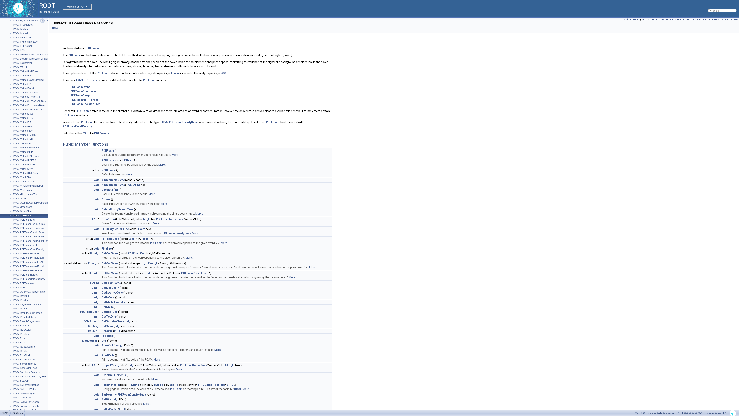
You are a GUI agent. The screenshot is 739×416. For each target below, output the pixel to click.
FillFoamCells (110, 238)
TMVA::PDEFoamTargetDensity (29, 279)
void (96, 180)
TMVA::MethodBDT (23, 84)
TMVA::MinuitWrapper (24, 181)
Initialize (107, 335)
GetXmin (107, 331)
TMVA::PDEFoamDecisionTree (29, 224)
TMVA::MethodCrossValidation (28, 109)
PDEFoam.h (101, 133)
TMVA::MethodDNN (23, 118)
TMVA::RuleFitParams (24, 359)
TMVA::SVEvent (21, 380)
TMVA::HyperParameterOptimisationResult (35, 20)
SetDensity (109, 394)
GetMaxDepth (110, 287)
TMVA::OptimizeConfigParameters (30, 202)
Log (104, 340)
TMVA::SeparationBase (25, 368)
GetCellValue (110, 253)
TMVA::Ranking (21, 296)
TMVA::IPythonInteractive (26, 41)
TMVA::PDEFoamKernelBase (28, 253)
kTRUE (201, 384)
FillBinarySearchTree (115, 229)
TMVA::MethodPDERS (24, 160)
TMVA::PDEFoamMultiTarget (27, 270)
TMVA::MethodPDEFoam (26, 156)
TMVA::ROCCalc (21, 325)
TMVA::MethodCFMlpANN (26, 97)
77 (84, 133)
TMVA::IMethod (20, 29)
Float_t (146, 238)
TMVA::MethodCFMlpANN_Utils (29, 101)
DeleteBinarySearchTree (117, 209)
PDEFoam (92, 48)
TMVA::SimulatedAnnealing (27, 372)
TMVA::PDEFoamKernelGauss (28, 258)
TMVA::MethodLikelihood (26, 147)
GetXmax (107, 326)
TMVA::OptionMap (22, 211)
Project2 (107, 365)
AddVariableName (113, 180)
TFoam (175, 73)
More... (176, 154)
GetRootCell (110, 311)
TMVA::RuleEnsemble (24, 347)
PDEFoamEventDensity (77, 126)
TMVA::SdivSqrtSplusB (24, 363)
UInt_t (95, 287)
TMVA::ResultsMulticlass (25, 317)
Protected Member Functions (678, 19)
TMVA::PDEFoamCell (24, 219)
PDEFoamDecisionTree (85, 104)
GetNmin (107, 307)
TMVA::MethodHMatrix (24, 135)
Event (141, 229)
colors (220, 384)
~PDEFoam (109, 170)
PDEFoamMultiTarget (84, 99)
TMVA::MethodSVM (23, 169)
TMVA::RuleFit (20, 351)
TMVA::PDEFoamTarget (25, 274)
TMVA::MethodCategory (25, 92)
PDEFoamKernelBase (169, 219)
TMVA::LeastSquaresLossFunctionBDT (33, 58)
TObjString (133, 184)
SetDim (106, 399)
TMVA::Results (20, 308)
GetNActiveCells (112, 292)
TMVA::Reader (20, 300)
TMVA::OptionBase (22, 207)
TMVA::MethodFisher (23, 130)
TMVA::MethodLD (22, 143)
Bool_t (173, 384)
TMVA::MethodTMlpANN (25, 173)
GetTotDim (109, 316)
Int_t (117, 189)
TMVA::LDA (19, 50)
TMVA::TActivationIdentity (26, 406)
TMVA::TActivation (22, 397)
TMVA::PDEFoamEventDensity (29, 249)
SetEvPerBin (109, 409)
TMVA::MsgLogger (22, 190)
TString (128, 160)
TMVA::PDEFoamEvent (25, 245)
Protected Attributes (702, 19)
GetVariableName (113, 321)
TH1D (94, 219)
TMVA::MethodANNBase (25, 71)
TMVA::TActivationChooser (26, 402)
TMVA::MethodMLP (23, 152)
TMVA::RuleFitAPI (22, 355)
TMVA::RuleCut (21, 342)
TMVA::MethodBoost (23, 88)
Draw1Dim (108, 219)
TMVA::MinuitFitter (22, 177)
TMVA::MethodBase (23, 75)
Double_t (93, 326)
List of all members (631, 19)
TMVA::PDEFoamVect (24, 283)
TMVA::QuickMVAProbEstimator (29, 291)
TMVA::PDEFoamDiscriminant (28, 236)
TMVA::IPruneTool (22, 37)
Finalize (107, 248)
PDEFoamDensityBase (176, 233)
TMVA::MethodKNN (23, 139)
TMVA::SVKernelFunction (26, 385)
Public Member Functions (652, 19)
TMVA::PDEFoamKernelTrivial (28, 266)
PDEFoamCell (136, 253)
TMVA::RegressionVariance (27, 304)
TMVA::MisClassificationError (28, 186)
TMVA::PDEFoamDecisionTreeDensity (33, 228)
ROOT (224, 73)
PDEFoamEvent (80, 87)
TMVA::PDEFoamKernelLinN (28, 262)
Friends (715, 19)
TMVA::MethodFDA (23, 126)
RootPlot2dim (111, 384)
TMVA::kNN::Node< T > (25, 194)
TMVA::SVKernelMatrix (24, 389)
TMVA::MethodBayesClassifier (28, 80)
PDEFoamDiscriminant (84, 91)
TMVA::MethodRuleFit (24, 164)
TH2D (94, 365)
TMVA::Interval (20, 33)
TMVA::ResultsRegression (26, 321)
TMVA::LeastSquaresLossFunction (31, 54)
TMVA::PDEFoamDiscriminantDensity (32, 241)
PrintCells (108, 355)
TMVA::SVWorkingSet (24, 393)
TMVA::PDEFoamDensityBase (28, 232)
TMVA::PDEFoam (22, 215)
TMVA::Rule (19, 338)
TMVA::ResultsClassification (27, 313)
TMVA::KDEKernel (22, 46)
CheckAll (107, 189)
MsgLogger (89, 340)
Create (106, 199)
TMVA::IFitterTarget (22, 24)
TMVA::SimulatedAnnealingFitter (30, 376)
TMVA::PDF (19, 287)
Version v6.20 (75, 6)
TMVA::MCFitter (21, 67)
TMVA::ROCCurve (22, 330)
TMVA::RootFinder (22, 334)
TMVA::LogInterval (22, 63)
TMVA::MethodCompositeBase (29, 105)
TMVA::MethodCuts (23, 113)
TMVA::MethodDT (22, 122)
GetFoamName (111, 282)
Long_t (119, 345)
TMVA (55, 28)
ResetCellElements (114, 375)
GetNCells (108, 297)
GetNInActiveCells (113, 302)
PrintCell (107, 345)
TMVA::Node (19, 198)
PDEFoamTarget (81, 95)
